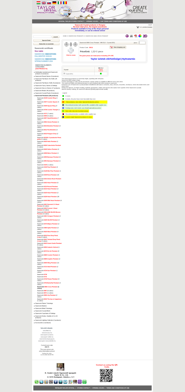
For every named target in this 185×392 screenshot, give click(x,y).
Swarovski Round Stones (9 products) (47, 76)
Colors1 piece (101, 70)
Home (65, 36)
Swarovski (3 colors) (47, 209)
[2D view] (145, 37)
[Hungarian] (38, 4)
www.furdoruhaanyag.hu (47, 339)
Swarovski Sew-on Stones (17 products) (47, 88)
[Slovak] (49, 4)
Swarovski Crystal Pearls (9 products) (47, 93)
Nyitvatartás (128, 59)
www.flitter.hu (47, 330)
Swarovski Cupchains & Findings (45, 313)
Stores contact (83, 388)
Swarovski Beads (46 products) (45, 90)
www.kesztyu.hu (47, 332)
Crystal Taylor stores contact (71, 21)
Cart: (140, 27)
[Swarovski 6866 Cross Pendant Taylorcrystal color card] (131, 37)
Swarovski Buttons (41, 306)
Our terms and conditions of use (113, 21)
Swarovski (47, 186)
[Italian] (60, 4)
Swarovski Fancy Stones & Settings (46, 85)
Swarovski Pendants (76, 36)
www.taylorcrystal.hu (47, 334)
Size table (39, 51)
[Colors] (139, 37)
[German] (54, 4)
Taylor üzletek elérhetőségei (106, 59)
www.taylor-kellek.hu (47, 337)
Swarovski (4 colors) (48, 213)
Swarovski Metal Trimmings (43, 308)
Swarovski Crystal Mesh (42, 311)
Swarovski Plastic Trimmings (44, 303)
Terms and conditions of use (117, 388)
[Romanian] (65, 4)
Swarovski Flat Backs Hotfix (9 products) (47, 83)
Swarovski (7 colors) (45, 113)
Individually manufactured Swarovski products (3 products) (46, 72)
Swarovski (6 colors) (45, 116)
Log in (150, 24)
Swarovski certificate (44, 48)
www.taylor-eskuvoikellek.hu (47, 341)
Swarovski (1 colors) (45, 165)
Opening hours (92, 21)
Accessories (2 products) (43, 322)
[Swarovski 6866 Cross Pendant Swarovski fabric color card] (135, 37)
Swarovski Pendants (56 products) (46, 95)
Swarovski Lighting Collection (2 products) (48, 320)
